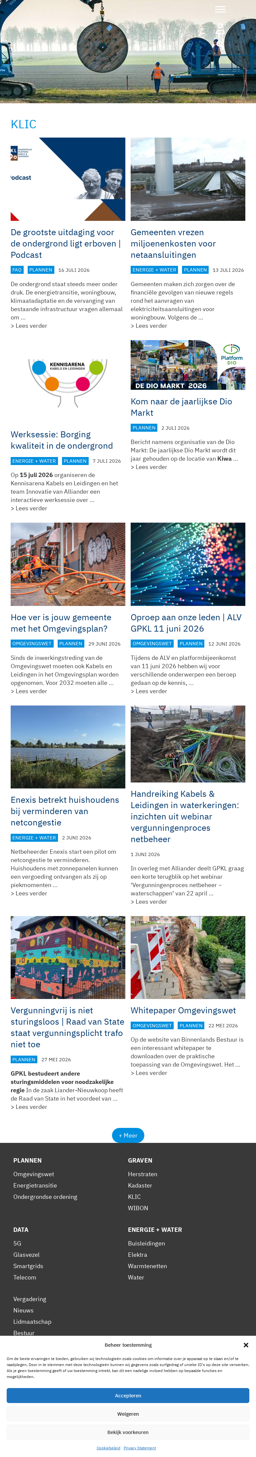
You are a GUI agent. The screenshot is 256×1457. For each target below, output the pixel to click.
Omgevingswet (32, 644)
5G (17, 1243)
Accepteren (128, 1395)
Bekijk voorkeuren (128, 1432)
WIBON (138, 1208)
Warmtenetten (147, 1266)
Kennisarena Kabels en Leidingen (55, 483)
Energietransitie (35, 1185)
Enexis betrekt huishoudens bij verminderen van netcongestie (65, 811)
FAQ (17, 270)
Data (21, 1229)
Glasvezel (26, 1254)
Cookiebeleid (108, 1447)
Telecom (24, 1277)
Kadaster (140, 1185)
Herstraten (142, 1174)
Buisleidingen (146, 1243)
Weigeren (128, 1414)
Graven (140, 1160)
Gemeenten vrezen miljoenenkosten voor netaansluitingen (173, 243)
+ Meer (128, 1135)
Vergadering (29, 1299)
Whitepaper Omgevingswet (183, 1010)
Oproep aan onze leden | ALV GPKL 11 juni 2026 (186, 622)
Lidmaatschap (32, 1321)
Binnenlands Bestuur (209, 1039)
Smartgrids (28, 1266)
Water (136, 1277)
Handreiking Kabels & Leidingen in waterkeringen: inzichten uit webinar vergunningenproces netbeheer (185, 816)
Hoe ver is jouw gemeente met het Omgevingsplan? (61, 622)
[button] (246, 1345)
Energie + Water (154, 270)
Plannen (40, 270)
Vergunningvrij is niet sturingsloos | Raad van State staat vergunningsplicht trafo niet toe (67, 1027)
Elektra (137, 1254)
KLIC (134, 1197)
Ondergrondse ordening (45, 1197)
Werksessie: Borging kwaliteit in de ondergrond (62, 439)
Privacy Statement (140, 1447)
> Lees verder (29, 325)
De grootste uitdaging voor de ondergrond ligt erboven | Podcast (66, 243)
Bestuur (24, 1333)
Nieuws (23, 1310)
